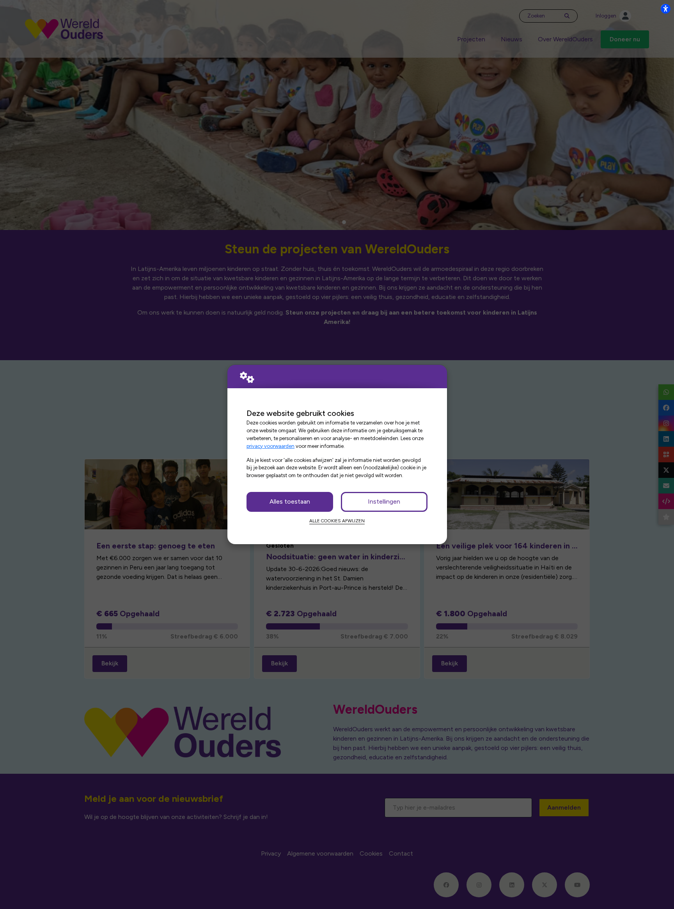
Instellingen (384, 501)
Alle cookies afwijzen (337, 520)
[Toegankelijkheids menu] (665, 8)
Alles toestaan (290, 501)
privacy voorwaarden (270, 446)
